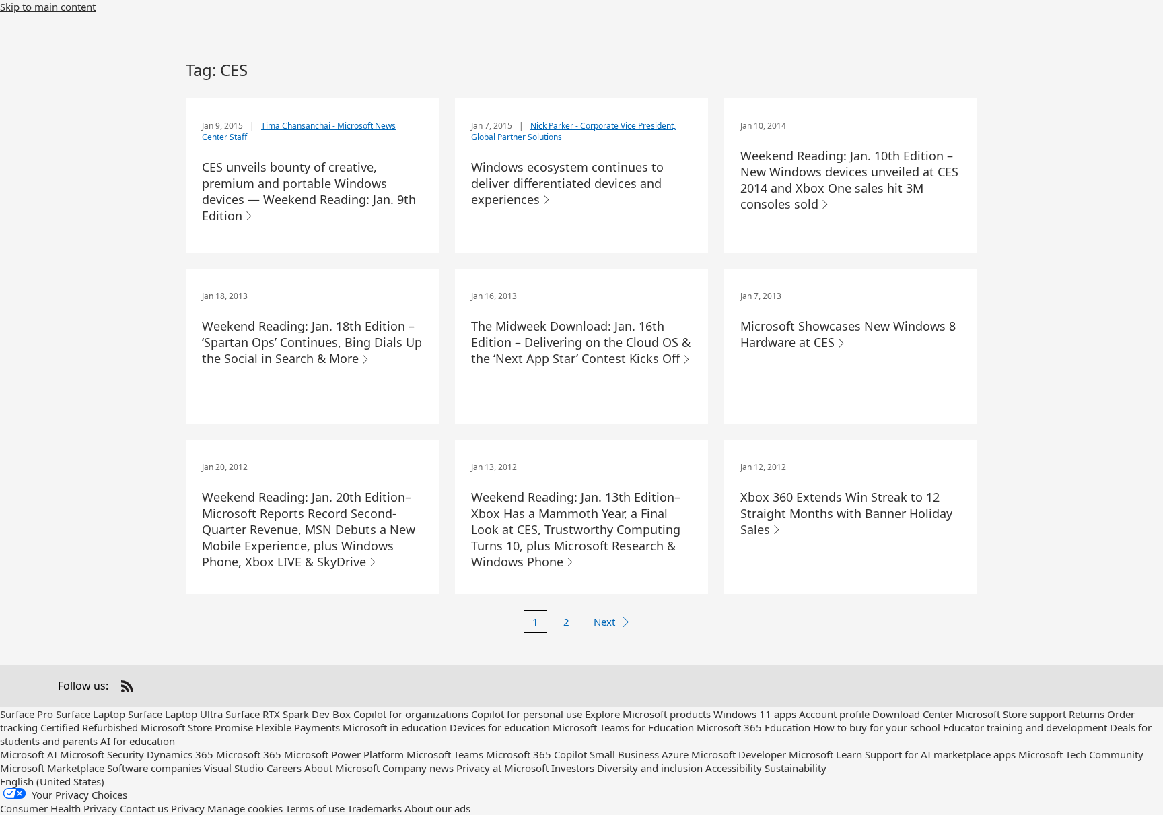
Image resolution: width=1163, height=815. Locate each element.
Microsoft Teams (445, 754)
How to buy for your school (876, 727)
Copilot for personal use (526, 714)
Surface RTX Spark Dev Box (288, 714)
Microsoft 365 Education (753, 727)
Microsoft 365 (248, 754)
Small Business (624, 754)
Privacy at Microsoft (502, 768)
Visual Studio (234, 768)
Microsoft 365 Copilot (536, 754)
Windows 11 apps (754, 714)
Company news (418, 768)
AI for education (137, 741)
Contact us (144, 808)
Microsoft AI (28, 754)
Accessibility (733, 768)
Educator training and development (1025, 727)
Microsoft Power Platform (344, 754)
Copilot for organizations (410, 714)
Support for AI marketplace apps (940, 754)
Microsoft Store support (1011, 714)
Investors (572, 768)
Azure (675, 754)
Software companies (154, 768)
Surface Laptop (90, 714)
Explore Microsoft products (648, 714)
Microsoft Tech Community (1080, 754)
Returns (1086, 714)
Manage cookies (245, 808)
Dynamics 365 (180, 754)
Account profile (834, 714)
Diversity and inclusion (650, 768)
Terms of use (315, 808)
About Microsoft (342, 768)
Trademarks (374, 808)
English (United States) (52, 781)
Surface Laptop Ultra (175, 714)
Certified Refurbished (89, 727)
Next (604, 621)
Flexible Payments (298, 727)
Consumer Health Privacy (58, 808)
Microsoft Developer (738, 754)
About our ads (437, 808)
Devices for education (500, 727)
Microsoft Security (102, 754)
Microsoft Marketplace (52, 768)
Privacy (188, 808)
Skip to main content (48, 6)
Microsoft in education (395, 727)
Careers (284, 768)
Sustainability (795, 768)
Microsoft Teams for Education (623, 727)
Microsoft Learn (825, 754)
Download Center (912, 714)
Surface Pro (26, 714)
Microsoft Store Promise (197, 727)
